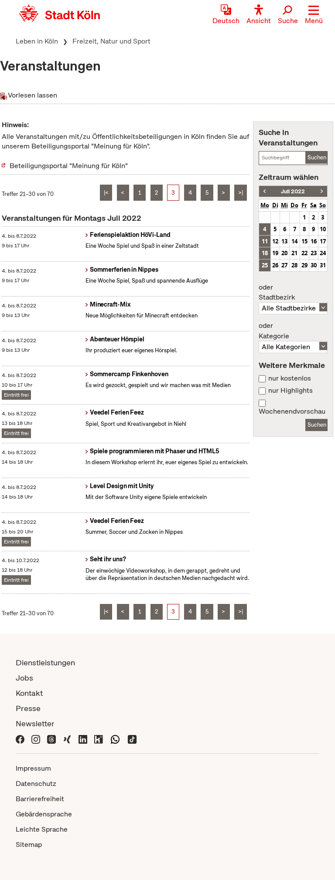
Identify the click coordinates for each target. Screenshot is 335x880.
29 (304, 265)
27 (284, 265)
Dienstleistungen (45, 662)
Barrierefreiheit (40, 798)
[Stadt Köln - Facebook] (20, 738)
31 (323, 265)
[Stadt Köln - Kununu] (98, 738)
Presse (28, 708)
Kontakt (29, 693)
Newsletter (35, 723)
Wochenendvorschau (292, 411)
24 (323, 253)
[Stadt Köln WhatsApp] (115, 738)
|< (106, 192)
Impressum (33, 768)
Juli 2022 (293, 191)
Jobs (24, 678)
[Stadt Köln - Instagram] (35, 738)
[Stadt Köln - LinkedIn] (83, 738)
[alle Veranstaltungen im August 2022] (321, 191)
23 (314, 253)
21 (294, 253)
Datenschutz (36, 783)
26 (275, 265)
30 (314, 265)
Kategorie (274, 331)
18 (265, 253)
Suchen (317, 157)
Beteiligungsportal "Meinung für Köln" (69, 165)
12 (275, 241)
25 (265, 265)
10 (323, 229)
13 (284, 241)
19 (275, 253)
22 (304, 253)
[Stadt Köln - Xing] (67, 738)
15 (304, 241)
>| (240, 192)
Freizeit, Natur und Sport (111, 41)
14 (294, 241)
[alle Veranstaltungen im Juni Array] (264, 191)
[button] (314, 15)
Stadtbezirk (277, 292)
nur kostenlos (289, 378)
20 (284, 253)
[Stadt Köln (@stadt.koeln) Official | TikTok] (132, 738)
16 (314, 241)
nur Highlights (290, 390)
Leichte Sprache (42, 829)
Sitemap (29, 844)
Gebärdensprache (44, 814)
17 (323, 241)
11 (265, 241)
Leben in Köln (37, 41)
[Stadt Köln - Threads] (51, 738)
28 (294, 265)
